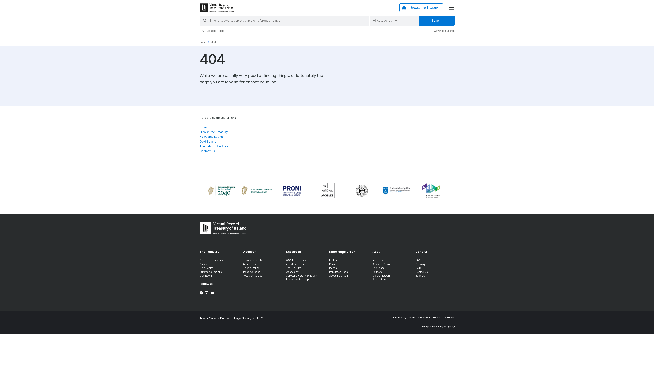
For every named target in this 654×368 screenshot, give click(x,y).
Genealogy (292, 271)
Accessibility (399, 317)
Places (333, 267)
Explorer (334, 260)
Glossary (211, 30)
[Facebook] (201, 293)
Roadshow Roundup (297, 279)
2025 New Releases (297, 260)
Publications (379, 279)
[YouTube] (212, 293)
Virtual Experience (296, 264)
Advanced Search (444, 30)
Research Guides (252, 275)
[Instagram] (206, 293)
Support (420, 275)
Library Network (381, 275)
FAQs (418, 260)
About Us (377, 260)
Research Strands (382, 264)
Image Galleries (251, 271)
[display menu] (451, 7)
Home (203, 42)
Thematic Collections (214, 146)
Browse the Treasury (214, 132)
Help (221, 30)
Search (436, 20)
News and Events (212, 137)
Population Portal (338, 271)
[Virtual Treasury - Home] (217, 7)
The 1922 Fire (293, 267)
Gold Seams (208, 141)
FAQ (202, 30)
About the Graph (338, 275)
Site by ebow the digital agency (438, 326)
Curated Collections (211, 271)
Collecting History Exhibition (301, 275)
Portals (203, 264)
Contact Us (207, 151)
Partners (377, 271)
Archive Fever (250, 264)
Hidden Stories (251, 267)
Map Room (206, 275)
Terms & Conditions (419, 317)
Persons (333, 264)
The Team (378, 267)
